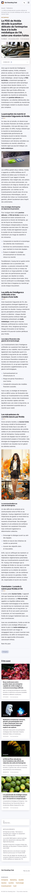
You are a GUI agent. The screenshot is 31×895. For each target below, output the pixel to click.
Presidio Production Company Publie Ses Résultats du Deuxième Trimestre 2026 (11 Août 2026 (15, 846)
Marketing (13, 880)
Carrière (11, 883)
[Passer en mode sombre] (24, 2)
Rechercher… (7, 823)
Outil (14, 886)
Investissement (6, 886)
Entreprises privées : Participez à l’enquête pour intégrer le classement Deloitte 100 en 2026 (14, 833)
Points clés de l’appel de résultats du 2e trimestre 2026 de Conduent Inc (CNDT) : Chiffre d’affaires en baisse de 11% (15, 857)
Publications (10, 8)
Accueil (3, 8)
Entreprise (5, 17)
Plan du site (26, 870)
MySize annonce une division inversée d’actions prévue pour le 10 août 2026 (14, 851)
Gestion (3, 883)
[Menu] (28, 2)
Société (21, 880)
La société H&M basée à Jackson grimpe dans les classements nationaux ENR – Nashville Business (15, 839)
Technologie (20, 883)
